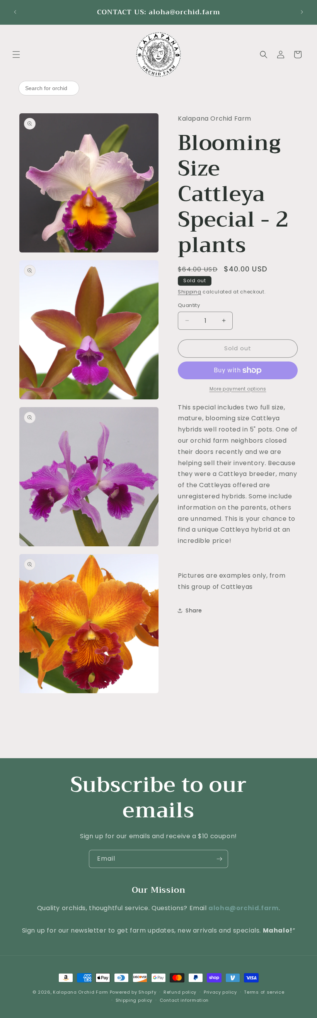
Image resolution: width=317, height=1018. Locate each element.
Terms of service (264, 992)
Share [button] (194, 610)
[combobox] (49, 88)
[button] (16, 54)
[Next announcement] (301, 11)
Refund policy (180, 992)
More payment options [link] (238, 388)
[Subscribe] (219, 859)
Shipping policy (134, 1000)
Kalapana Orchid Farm (80, 992)
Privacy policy (220, 992)
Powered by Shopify (133, 992)
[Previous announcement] (15, 11)
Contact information (184, 1000)
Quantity (189, 305)
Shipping (189, 291)
